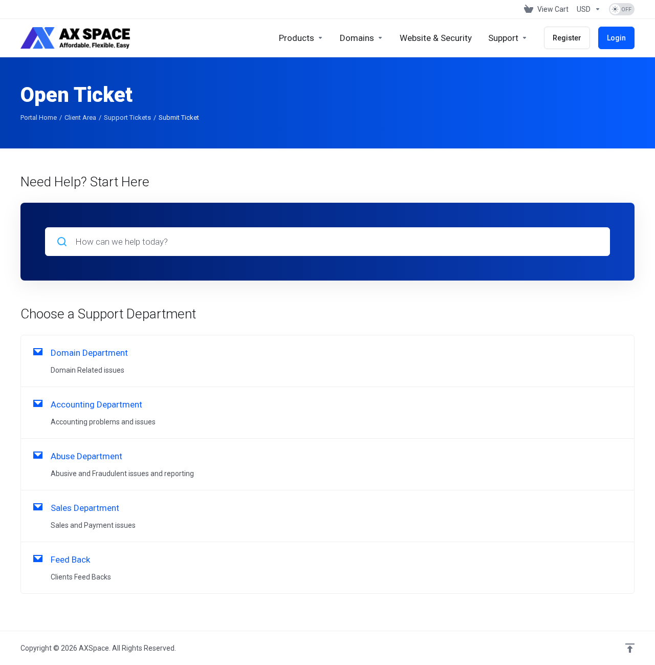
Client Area (80, 117)
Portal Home (38, 117)
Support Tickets (127, 117)
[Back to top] (630, 648)
